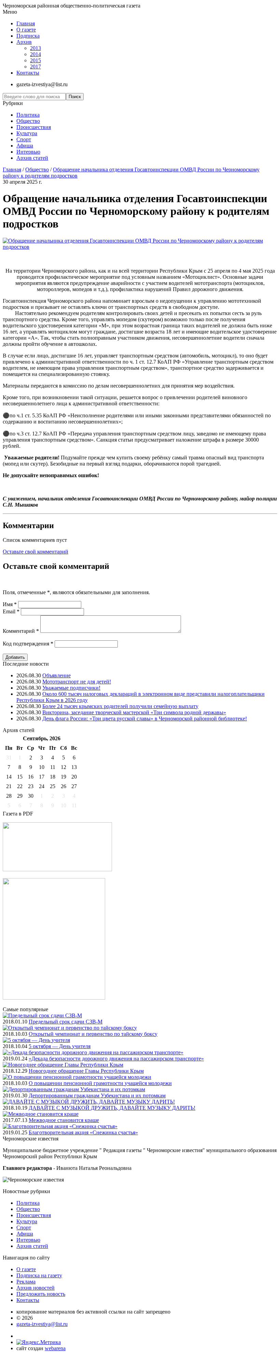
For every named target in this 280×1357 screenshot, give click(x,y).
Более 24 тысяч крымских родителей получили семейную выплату (120, 706)
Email (11, 611)
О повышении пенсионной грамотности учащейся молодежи (100, 1083)
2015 (35, 60)
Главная (25, 23)
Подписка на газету (39, 1275)
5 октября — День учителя (59, 1046)
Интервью (28, 152)
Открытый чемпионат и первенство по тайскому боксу (93, 1034)
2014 (35, 54)
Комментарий (21, 631)
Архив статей (32, 158)
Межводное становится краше (64, 1120)
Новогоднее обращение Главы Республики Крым (86, 1071)
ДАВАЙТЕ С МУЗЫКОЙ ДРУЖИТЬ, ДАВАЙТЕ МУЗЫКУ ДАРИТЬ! (112, 1108)
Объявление (56, 675)
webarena (55, 1348)
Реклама (26, 1281)
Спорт (23, 139)
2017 (35, 66)
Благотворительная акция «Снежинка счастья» (83, 1132)
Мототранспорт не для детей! (76, 681)
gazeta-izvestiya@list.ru (42, 1324)
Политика (28, 115)
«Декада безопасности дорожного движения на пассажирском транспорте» (116, 1058)
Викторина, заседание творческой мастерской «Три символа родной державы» (134, 712)
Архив (24, 42)
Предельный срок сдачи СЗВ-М (65, 1022)
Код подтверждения (28, 644)
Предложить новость (40, 1294)
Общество (28, 121)
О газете (26, 29)
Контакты (27, 73)
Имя (10, 604)
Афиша (24, 145)
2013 (35, 48)
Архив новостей (35, 1288)
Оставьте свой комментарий (35, 551)
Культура (26, 133)
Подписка (28, 36)
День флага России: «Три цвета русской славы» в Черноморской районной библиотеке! (144, 718)
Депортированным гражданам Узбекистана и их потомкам (97, 1095)
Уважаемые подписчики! (71, 688)
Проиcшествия (33, 127)
